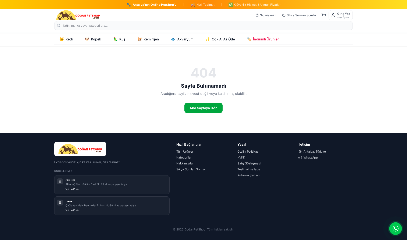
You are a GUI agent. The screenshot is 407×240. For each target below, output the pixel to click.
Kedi (66, 39)
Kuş (119, 39)
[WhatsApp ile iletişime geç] (395, 228)
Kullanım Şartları (248, 175)
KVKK (241, 157)
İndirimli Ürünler (263, 39)
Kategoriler (183, 157)
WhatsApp (311, 157)
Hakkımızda (184, 163)
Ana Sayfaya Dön (203, 108)
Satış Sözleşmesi (249, 163)
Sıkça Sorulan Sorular (301, 15)
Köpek (93, 39)
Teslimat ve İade (248, 169)
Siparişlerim (268, 15)
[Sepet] (324, 15)
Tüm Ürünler (184, 151)
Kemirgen (148, 39)
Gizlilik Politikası (248, 151)
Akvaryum (182, 39)
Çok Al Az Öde (220, 39)
